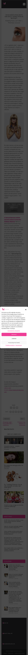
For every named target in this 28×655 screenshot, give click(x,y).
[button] (26, 309)
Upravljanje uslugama (14, 331)
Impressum (18, 345)
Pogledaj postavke (14, 342)
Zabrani (14, 338)
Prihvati (14, 334)
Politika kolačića (10, 345)
